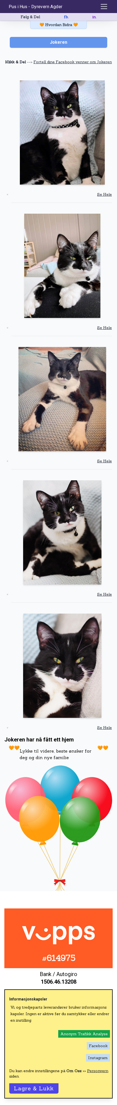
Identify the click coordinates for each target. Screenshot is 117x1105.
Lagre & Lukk (34, 1088)
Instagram (98, 1057)
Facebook (98, 1045)
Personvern (97, 1070)
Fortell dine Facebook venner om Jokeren (72, 61)
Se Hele (104, 194)
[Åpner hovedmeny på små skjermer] (104, 6)
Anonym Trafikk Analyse (84, 1033)
